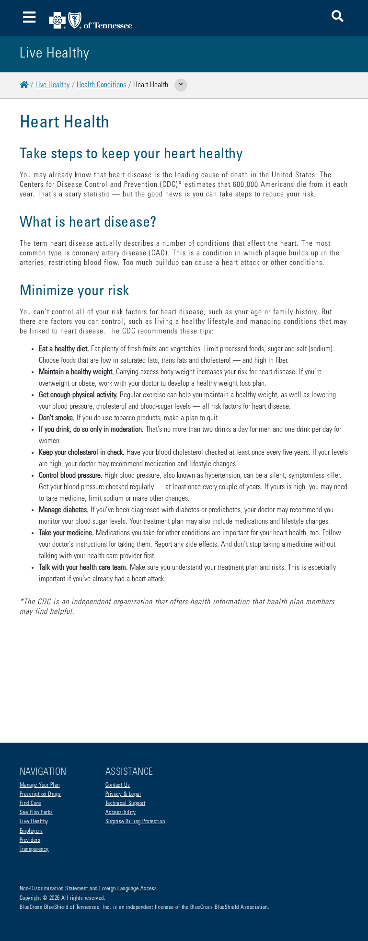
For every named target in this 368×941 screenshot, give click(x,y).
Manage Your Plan (40, 785)
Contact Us (117, 785)
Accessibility (120, 812)
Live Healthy (52, 85)
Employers (31, 831)
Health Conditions (101, 85)
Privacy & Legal (123, 794)
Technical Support (125, 803)
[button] (337, 18)
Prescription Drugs (40, 794)
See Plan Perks (36, 812)
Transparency (34, 849)
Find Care (30, 803)
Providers (30, 840)
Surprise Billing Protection (135, 822)
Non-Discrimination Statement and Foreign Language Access (88, 889)
